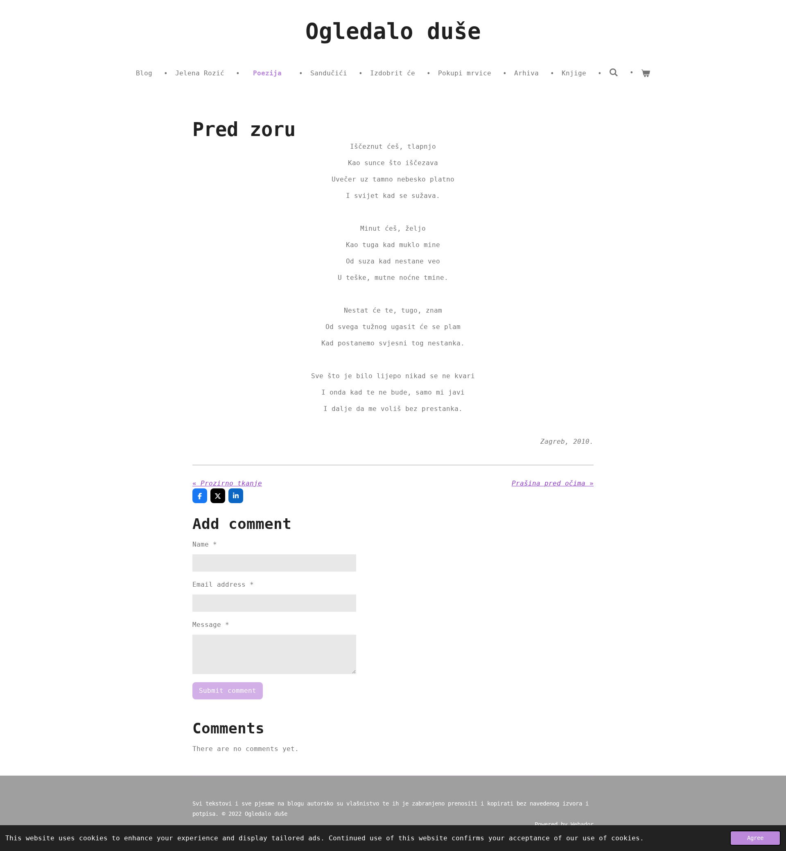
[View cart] (645, 73)
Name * (204, 544)
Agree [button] (755, 838)
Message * (210, 625)
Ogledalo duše (393, 31)
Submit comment (227, 690)
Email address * (223, 584)
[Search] (613, 72)
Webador (582, 824)
